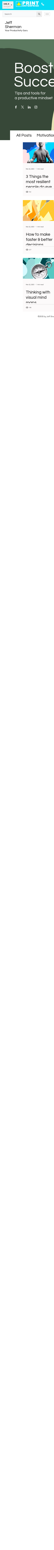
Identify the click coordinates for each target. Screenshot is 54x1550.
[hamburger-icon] (47, 14)
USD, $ (6, 4)
